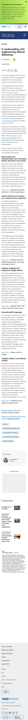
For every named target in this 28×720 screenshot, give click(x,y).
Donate (4, 669)
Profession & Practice (11, 428)
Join (3, 672)
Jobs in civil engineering (8, 679)
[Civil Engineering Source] (8, 35)
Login (19, 26)
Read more (5, 190)
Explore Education (7, 653)
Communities (5, 660)
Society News (8, 441)
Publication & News (7, 650)
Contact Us (5, 709)
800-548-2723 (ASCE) (8, 702)
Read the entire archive (9, 410)
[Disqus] (14, 569)
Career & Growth (7, 646)
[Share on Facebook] (8, 70)
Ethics (5, 424)
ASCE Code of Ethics (10, 432)
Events (4, 657)
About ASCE (5, 664)
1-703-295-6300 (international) (11, 706)
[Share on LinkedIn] (15, 70)
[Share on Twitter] (11, 70)
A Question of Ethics (10, 437)
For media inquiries (7, 683)
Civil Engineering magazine (11, 121)
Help (3, 687)
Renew (4, 676)
